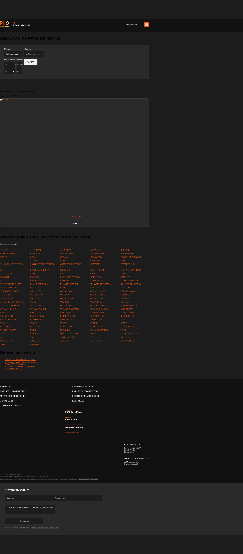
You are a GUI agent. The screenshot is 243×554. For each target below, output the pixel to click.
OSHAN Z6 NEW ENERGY (12, 302)
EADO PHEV (96, 277)
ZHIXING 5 (35, 344)
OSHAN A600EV (127, 291)
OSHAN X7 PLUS (68, 298)
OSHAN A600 (66, 291)
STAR (123, 319)
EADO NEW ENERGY (70, 277)
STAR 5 (63, 323)
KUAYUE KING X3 (39, 284)
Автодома (6, 386)
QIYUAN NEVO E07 (39, 309)
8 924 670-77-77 (73, 419)
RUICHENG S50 (127, 316)
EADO (123, 273)
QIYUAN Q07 (126, 309)
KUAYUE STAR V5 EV (100, 284)
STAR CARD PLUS (129, 327)
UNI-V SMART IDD (69, 334)
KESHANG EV (97, 281)
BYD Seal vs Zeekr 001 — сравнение (20, 366)
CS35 (62, 261)
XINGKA (64, 341)
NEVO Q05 (125, 288)
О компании (7, 401)
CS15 (2, 261)
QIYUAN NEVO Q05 (69, 309)
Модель (27, 49)
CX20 (62, 273)
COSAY (3, 257)
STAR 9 (123, 323)
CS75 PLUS (65, 270)
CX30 (92, 273)
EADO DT (4, 277)
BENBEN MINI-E (128, 253)
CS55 (122, 261)
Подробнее (77, 216)
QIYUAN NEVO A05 (99, 305)
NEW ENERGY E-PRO (10, 291)
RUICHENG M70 (67, 316)
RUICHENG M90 (97, 316)
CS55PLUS (95, 264)
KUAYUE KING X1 (129, 281)
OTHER (33, 302)
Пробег (19, 60)
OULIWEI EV (96, 302)
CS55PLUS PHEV (128, 264)
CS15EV (33, 261)
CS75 (2, 270)
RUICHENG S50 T (8, 319)
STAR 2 (3, 323)
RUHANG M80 (6, 316)
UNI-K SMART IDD (99, 330)
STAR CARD (66, 327)
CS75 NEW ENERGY (39, 270)
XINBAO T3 (35, 341)
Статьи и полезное (10, 406)
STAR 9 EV (5, 327)
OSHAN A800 (6, 295)
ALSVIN (4, 250)
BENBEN (124, 250)
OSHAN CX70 (36, 295)
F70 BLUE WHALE (38, 281)
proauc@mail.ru (74, 426)
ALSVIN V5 (65, 250)
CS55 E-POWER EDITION (11, 264)
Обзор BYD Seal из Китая (16, 364)
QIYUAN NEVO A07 (9, 309)
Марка (7, 49)
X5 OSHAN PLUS (68, 337)
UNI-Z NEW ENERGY (130, 334)
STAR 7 (93, 323)
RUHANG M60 (127, 312)
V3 (1, 337)
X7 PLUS (124, 337)
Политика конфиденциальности (88, 479)
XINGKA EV (96, 341)
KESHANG (65, 281)
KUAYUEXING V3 (8, 288)
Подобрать (30, 62)
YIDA (2, 344)
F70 (1, 281)
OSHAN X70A (96, 298)
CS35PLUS (95, 261)
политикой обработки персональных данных (44, 528)
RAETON (4, 312)
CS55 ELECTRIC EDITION (42, 264)
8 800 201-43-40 (21, 25)
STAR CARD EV (97, 327)
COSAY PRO (96, 257)
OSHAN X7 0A (6, 298)
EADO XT (125, 277)
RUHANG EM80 (97, 312)
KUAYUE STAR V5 (69, 284)
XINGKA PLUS (127, 341)
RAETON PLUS (67, 312)
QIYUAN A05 (36, 305)
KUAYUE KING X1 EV (10, 284)
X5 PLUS (94, 337)
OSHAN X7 (125, 295)
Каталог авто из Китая (85, 391)
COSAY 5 (64, 257)
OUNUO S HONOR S (9, 305)
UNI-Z (93, 334)
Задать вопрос (131, 24)
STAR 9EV (35, 327)
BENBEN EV (36, 253)
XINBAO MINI (6, 341)
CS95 (32, 273)
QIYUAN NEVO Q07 (99, 309)
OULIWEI (64, 302)
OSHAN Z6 (125, 298)
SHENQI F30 (66, 319)
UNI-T (123, 330)
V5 (31, 337)
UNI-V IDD (35, 334)
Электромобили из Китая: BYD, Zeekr (21, 362)
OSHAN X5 (65, 295)
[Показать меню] (146, 24)
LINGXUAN (35, 288)
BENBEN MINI (97, 253)
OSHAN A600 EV (98, 291)
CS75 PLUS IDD (97, 270)
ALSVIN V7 (95, 250)
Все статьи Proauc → (14, 369)
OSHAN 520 (35, 291)
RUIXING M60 (36, 319)
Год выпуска (9, 60)
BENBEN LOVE (67, 253)
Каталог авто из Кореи (13, 391)
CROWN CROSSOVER (130, 257)
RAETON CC (36, 312)
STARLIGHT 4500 (8, 330)
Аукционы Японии (83, 386)
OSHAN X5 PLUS (98, 295)
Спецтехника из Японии (86, 396)
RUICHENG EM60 (38, 316)
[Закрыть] (6, 493)
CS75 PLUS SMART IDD (131, 270)
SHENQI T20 (96, 319)
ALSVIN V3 (35, 250)
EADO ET (34, 277)
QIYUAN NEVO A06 (129, 305)
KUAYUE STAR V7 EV (130, 284)
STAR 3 (33, 323)
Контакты (78, 401)
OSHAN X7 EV (37, 298)
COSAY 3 (34, 257)
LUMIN (63, 288)
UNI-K (33, 330)
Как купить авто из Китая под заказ (20, 360)
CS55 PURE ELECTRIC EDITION (70, 265)
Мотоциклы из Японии (13, 396)
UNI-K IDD (65, 330)
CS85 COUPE (6, 273)
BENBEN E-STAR (8, 253)
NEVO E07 (95, 288)
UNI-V (3, 334)
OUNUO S (125, 302)
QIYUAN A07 (66, 305)
